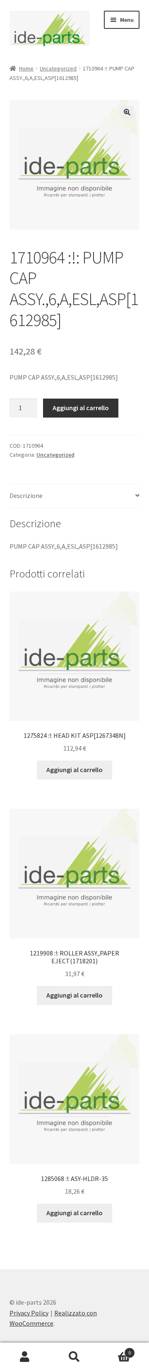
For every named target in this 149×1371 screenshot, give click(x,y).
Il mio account (25, 1357)
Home (26, 68)
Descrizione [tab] (26, 495)
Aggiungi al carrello (81, 408)
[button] (127, 112)
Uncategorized (58, 68)
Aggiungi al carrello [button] (74, 769)
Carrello (115, 1350)
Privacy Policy (29, 1313)
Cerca (74, 1357)
